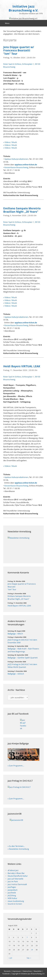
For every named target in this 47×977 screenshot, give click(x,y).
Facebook (6, 974)
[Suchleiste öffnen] (44, 23)
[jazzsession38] (23, 830)
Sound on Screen (15, 904)
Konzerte (7, 971)
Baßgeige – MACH (15, 633)
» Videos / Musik (10, 142)
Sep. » (29, 958)
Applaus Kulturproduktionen (16, 159)
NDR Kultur (12, 898)
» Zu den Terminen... (16, 846)
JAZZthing (12, 895)
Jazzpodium (12, 890)
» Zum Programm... (16, 765)
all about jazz (13, 870)
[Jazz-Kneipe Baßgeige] (23, 760)
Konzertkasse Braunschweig (16, 167)
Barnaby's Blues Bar (16, 873)
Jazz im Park (13, 881)
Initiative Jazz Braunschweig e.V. (23, 8)
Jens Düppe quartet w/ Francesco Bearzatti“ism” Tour (18, 50)
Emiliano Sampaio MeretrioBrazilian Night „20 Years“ (22, 209)
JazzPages (12, 887)
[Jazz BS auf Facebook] (23, 724)
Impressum (16, 971)
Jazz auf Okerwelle (15, 878)
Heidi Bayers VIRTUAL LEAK (21, 366)
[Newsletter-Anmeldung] (23, 547)
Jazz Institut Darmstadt (17, 884)
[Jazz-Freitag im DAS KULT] (23, 790)
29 (32, 950)
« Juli (10, 958)
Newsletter (38, 971)
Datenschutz (27, 971)
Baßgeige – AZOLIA (16, 673)
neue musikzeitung (16, 901)
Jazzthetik (12, 892)
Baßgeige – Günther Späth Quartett (23, 657)
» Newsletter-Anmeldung (18, 849)
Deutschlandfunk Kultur (18, 876)
